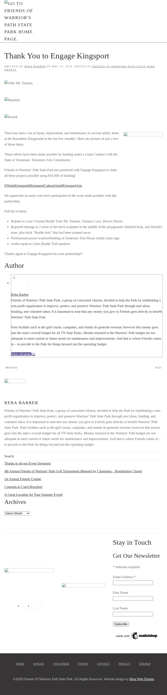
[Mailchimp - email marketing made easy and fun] (137, 635)
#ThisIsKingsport (16, 185)
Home (20, 663)
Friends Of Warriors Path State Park (123, 66)
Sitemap (145, 663)
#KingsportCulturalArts (44, 185)
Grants (10, 69)
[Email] (33, 354)
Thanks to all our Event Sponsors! (27, 463)
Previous (11, 367)
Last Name (120, 608)
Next (158, 367)
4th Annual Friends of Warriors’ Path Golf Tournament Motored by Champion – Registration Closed (73, 471)
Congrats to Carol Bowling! (23, 487)
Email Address (124, 577)
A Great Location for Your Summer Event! (33, 494)
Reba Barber (35, 66)
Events (83, 663)
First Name (120, 592)
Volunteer (61, 663)
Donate (38, 663)
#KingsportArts (71, 185)
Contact (103, 663)
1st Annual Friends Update (22, 479)
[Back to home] (18, 21)
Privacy (124, 663)
